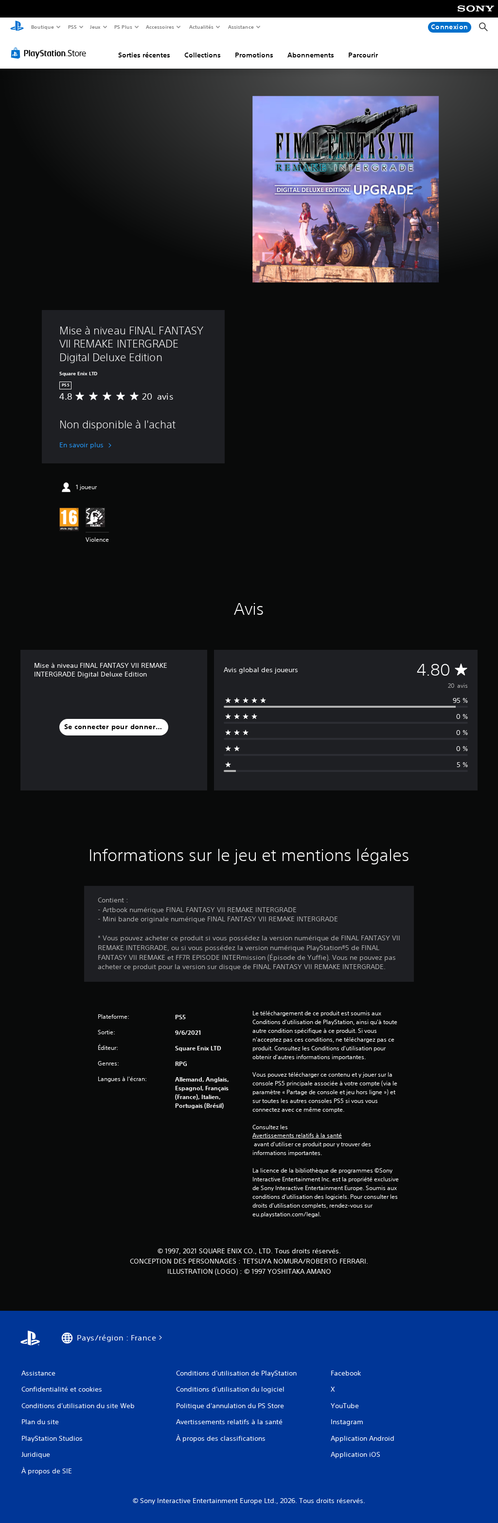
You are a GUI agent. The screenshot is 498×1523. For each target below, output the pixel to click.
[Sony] (476, 15)
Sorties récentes (144, 55)
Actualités (201, 26)
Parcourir (363, 55)
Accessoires (160, 26)
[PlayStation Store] (50, 53)
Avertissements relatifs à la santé (297, 1135)
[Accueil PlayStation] (17, 27)
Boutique (42, 26)
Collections (202, 55)
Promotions (254, 55)
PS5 (72, 26)
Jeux (95, 26)
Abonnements (310, 55)
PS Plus (123, 26)
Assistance (240, 26)
